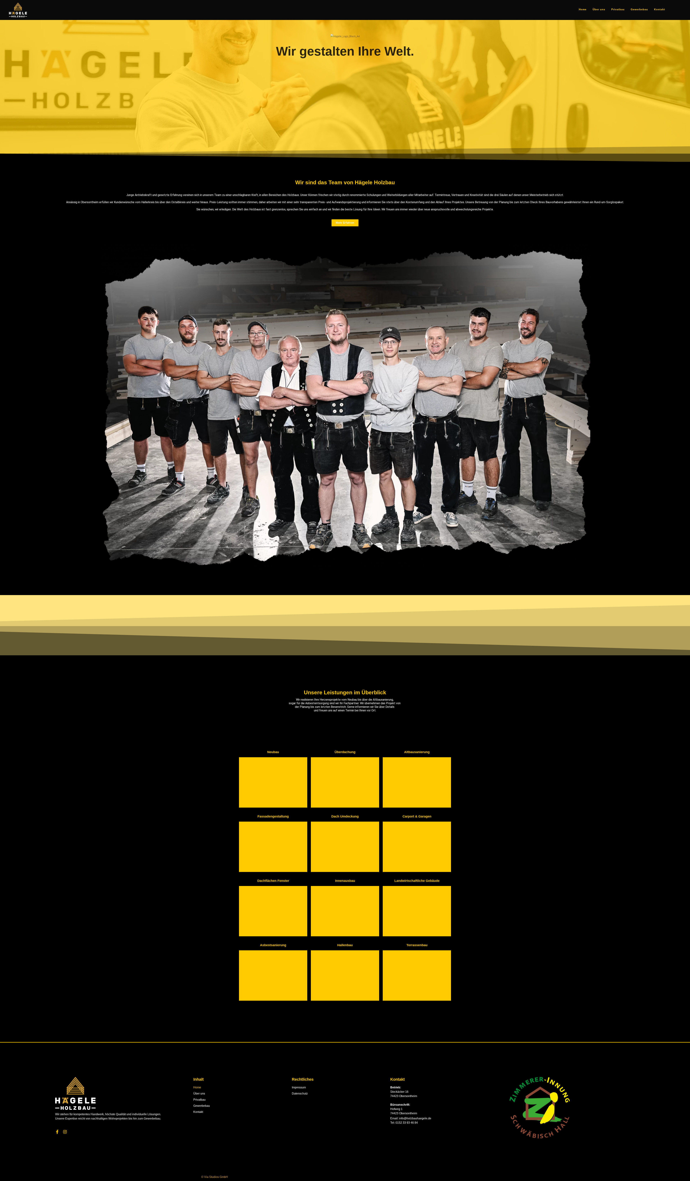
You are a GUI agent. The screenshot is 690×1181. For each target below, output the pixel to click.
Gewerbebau (201, 1105)
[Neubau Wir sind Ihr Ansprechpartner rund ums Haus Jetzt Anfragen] (273, 782)
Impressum (299, 1087)
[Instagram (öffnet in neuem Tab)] (679, 9)
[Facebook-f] (57, 1132)
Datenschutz (300, 1093)
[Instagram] (65, 1132)
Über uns (199, 1093)
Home (197, 1087)
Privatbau (199, 1099)
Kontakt (198, 1111)
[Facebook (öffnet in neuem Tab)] (673, 9)
